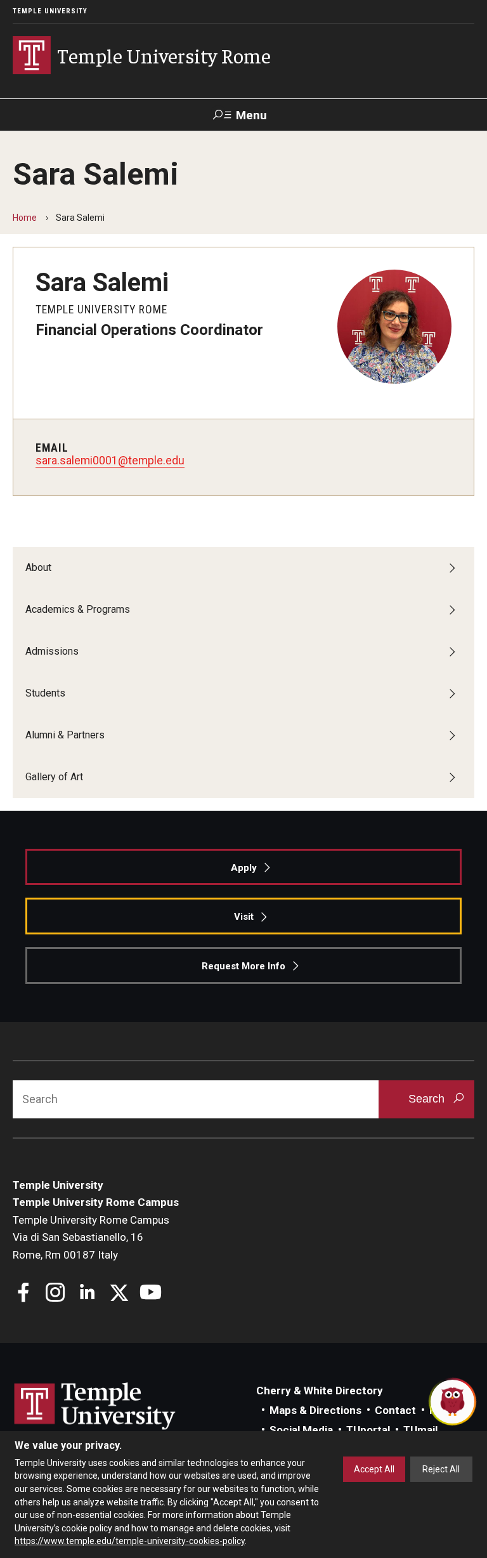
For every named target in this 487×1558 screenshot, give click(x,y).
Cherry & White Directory (319, 1390)
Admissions (52, 651)
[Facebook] (24, 1294)
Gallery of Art (54, 777)
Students (45, 693)
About (38, 567)
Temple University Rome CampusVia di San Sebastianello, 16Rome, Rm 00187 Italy (91, 1237)
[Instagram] (55, 1294)
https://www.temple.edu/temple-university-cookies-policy (130, 1541)
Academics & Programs (77, 609)
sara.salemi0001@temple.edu (110, 460)
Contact (395, 1410)
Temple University (50, 11)
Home (25, 218)
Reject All (441, 1469)
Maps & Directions (315, 1410)
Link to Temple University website (95, 1406)
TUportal (368, 1430)
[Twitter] (119, 1294)
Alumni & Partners (65, 735)
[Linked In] (87, 1294)
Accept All (374, 1469)
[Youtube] (151, 1294)
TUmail (420, 1430)
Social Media (301, 1430)
